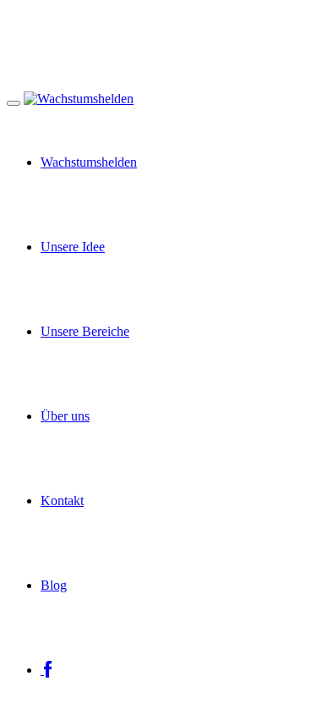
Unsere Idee (73, 246)
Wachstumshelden (89, 162)
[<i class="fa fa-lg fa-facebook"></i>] (46, 670)
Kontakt (62, 500)
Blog (54, 585)
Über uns (65, 416)
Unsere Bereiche (85, 331)
